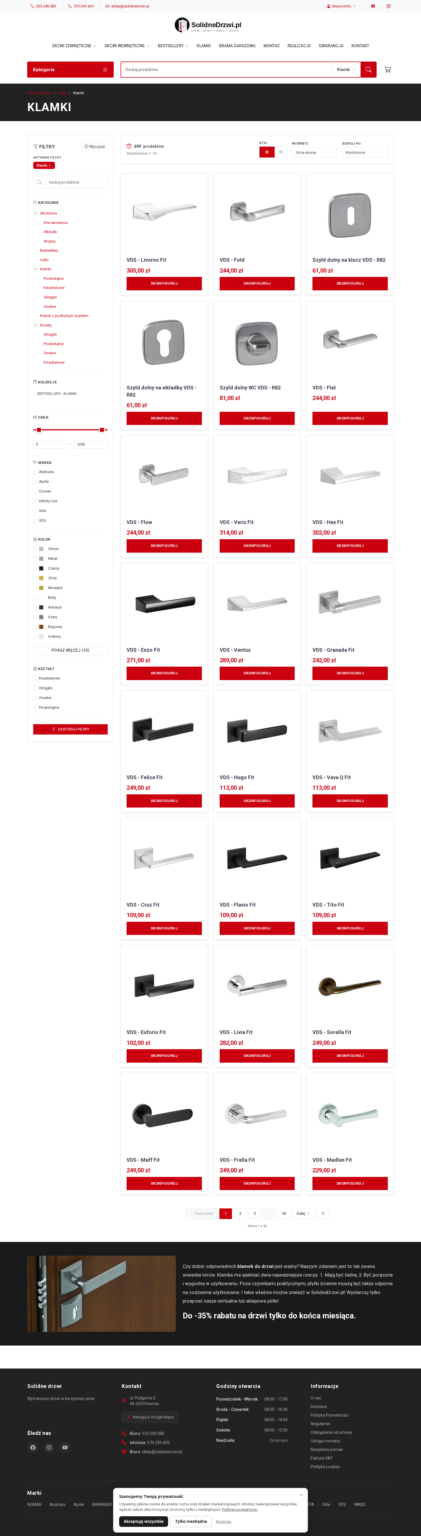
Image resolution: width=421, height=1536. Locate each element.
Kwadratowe (54, 287)
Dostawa (319, 1406)
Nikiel (52, 558)
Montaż (271, 46)
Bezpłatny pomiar (327, 1449)
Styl (263, 143)
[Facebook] (370, 6)
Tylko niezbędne (191, 1521)
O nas (316, 1398)
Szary (52, 617)
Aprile (44, 481)
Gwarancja (331, 46)
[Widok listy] (281, 152)
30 (284, 1213)
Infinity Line (48, 501)
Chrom (53, 549)
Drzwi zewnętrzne (72, 46)
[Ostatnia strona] (322, 1213)
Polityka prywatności (239, 1509)
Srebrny (54, 636)
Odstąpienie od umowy (331, 1432)
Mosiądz (55, 588)
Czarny (53, 568)
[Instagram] (386, 6)
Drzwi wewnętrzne (125, 46)
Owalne (50, 306)
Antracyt (55, 607)
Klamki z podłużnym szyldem (64, 316)
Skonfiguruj (164, 283)
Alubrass (46, 472)
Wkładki (50, 232)
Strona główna (39, 93)
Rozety (46, 325)
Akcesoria (48, 213)
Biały (52, 597)
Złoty (52, 578)
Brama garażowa (237, 46)
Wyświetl (300, 143)
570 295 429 (158, 1442)
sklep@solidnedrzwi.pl (162, 1452)
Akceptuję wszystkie (144, 1521)
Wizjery (50, 241)
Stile (42, 511)
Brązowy (55, 627)
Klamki (204, 46)
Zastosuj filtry (72, 729)
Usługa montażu (326, 1441)
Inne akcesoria (56, 222)
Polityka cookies (325, 1466)
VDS (42, 520)
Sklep (62, 93)
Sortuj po (351, 143)
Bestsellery (171, 46)
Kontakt (360, 46)
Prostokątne (54, 278)
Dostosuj (223, 1521)
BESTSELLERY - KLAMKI (57, 393)
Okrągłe (50, 297)
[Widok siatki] (267, 152)
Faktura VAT (322, 1458)
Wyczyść (96, 146)
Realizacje (299, 46)
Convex (45, 491)
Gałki (44, 260)
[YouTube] (65, 1447)
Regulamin (320, 1423)
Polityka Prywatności (329, 1415)
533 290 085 (153, 1433)
